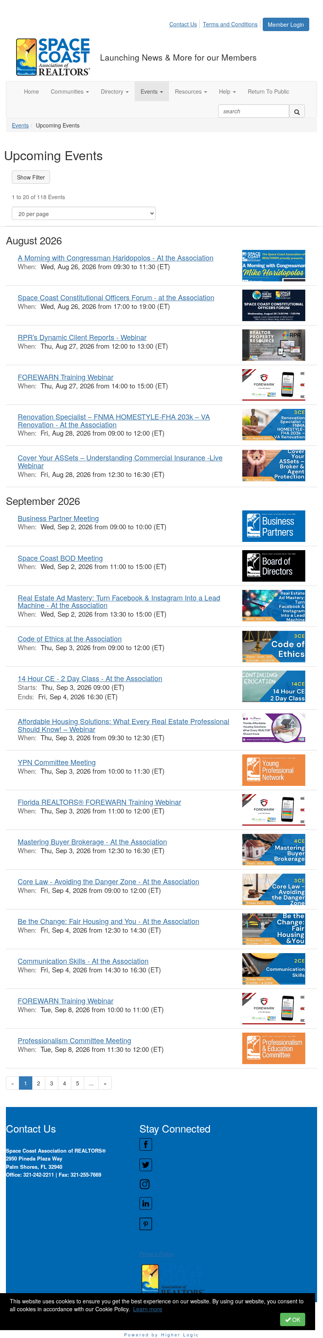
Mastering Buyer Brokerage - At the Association (92, 841)
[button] (70, 91)
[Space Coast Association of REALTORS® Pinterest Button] (228, 1224)
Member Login (286, 24)
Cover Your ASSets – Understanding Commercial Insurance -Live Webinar (120, 461)
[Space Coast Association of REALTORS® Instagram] (228, 1184)
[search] (297, 111)
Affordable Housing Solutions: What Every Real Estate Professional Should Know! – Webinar (123, 725)
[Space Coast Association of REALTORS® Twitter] (228, 1165)
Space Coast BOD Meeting (60, 558)
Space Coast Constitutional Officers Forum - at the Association (116, 297)
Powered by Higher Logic (161, 1334)
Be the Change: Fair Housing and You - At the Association (108, 921)
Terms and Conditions (230, 24)
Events (20, 125)
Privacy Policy (156, 1254)
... (91, 1083)
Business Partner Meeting (58, 518)
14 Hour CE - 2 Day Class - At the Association (90, 678)
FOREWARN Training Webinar (65, 376)
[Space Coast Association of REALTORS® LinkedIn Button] (228, 1203)
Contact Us (183, 24)
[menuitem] (185, 23)
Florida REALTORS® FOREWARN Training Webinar (99, 802)
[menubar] (216, 23)
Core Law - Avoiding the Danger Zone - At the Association (108, 881)
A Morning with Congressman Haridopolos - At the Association (115, 257)
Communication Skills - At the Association (83, 960)
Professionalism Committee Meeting (74, 1040)
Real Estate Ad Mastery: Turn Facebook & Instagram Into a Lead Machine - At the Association (119, 601)
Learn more (147, 1309)
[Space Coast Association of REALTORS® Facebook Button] (228, 1144)
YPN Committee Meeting (57, 762)
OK (295, 1319)
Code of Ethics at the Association (70, 638)
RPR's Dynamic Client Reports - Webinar (82, 337)
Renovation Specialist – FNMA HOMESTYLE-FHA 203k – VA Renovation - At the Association (114, 420)
